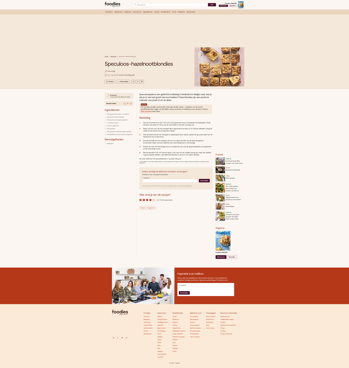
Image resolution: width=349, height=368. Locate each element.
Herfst (174, 351)
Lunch (159, 334)
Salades (160, 337)
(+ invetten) (118, 114)
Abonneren (223, 6)
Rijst (158, 348)
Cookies (222, 331)
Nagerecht (151, 208)
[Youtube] (126, 337)
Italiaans (175, 348)
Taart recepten (195, 337)
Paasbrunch (210, 319)
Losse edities (148, 325)
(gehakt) (117, 120)
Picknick (175, 322)
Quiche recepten (195, 328)
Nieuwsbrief (147, 334)
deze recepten (146, 111)
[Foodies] (117, 5)
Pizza (159, 345)
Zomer (175, 316)
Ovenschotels (161, 354)
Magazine (147, 319)
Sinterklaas (209, 322)
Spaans (175, 345)
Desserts (160, 325)
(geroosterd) (119, 131)
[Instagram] (113, 337)
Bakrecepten (194, 319)
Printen (111, 82)
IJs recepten (194, 316)
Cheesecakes (194, 334)
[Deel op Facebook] (137, 81)
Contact (223, 322)
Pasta (159, 343)
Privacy (222, 328)
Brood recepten (195, 331)
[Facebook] (117, 337)
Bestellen (232, 6)
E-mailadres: (146, 178)
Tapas (159, 340)
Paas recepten (210, 316)
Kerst (207, 325)
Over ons (146, 316)
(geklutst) (113, 126)
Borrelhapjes (161, 331)
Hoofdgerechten (162, 322)
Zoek (211, 4)
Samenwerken (148, 328)
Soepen (159, 316)
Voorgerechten (162, 319)
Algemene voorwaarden (228, 325)
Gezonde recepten (179, 337)
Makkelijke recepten (179, 331)
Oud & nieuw (210, 328)
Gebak (143, 208)
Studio (146, 331)
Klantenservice (225, 316)
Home (106, 56)
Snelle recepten (178, 334)
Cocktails (160, 357)
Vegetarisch (176, 328)
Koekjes (192, 322)
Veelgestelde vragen (227, 319)
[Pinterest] (122, 337)
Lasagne (160, 351)
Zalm (174, 343)
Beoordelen (124, 82)
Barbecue (176, 319)
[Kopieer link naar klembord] (133, 81)
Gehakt (175, 340)
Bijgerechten (161, 328)
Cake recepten (195, 325)
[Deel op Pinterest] (142, 81)
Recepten (113, 56)
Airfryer (175, 325)
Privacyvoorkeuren (226, 334)
